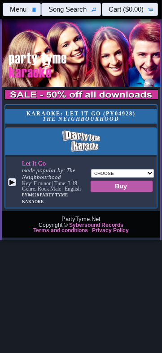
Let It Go (34, 163)
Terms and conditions (60, 230)
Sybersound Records (96, 225)
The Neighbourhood (48, 173)
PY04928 (31, 195)
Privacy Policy (110, 230)
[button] (22, 9)
